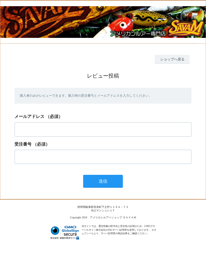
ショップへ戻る (172, 59)
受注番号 (23, 144)
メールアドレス (29, 116)
